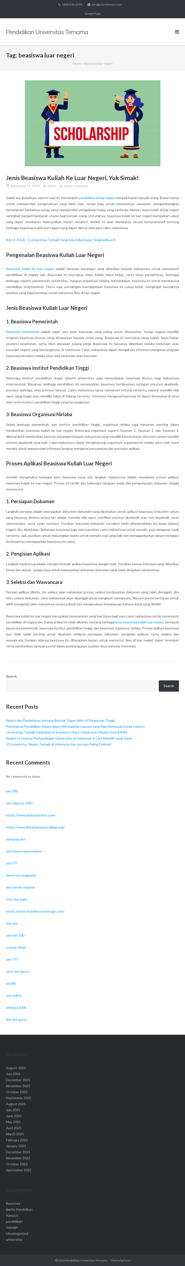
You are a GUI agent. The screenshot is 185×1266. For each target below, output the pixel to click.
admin (51, 186)
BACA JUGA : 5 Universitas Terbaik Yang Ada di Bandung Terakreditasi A (61, 240)
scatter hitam (16, 947)
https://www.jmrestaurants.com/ (31, 815)
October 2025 (16, 1092)
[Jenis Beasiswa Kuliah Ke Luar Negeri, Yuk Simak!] (92, 123)
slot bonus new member (24, 851)
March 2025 (15, 1134)
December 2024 (18, 1152)
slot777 (12, 863)
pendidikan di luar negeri (97, 198)
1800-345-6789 (72, 4)
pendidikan (14, 1221)
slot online (14, 995)
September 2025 (18, 1098)
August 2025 (16, 1104)
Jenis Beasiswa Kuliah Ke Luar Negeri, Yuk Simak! (72, 177)
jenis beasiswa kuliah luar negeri (139, 622)
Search (11, 676)
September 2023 (18, 1170)
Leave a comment (76, 186)
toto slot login (16, 899)
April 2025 (13, 1128)
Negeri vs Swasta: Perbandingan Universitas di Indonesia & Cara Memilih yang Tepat (69, 738)
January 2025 (16, 1146)
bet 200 (12, 791)
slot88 (11, 983)
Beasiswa (13, 1203)
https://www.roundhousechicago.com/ (35, 911)
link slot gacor (16, 1019)
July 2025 (13, 1110)
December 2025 (18, 1080)
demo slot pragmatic (21, 875)
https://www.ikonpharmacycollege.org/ (35, 827)
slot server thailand (20, 887)
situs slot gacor (17, 971)
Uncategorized (17, 1233)
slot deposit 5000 (19, 803)
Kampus (12, 1215)
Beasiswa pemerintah (22, 332)
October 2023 (16, 1164)
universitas (14, 1239)
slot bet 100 (15, 935)
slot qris (12, 923)
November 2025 (18, 1086)
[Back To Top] (173, 1254)
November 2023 (18, 1158)
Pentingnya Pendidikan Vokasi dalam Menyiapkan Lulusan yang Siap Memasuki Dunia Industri (75, 726)
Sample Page (93, 13)
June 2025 (14, 1116)
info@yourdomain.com (107, 4)
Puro (127, 1260)
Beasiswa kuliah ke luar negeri (30, 269)
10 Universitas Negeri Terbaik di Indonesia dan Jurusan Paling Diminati (58, 744)
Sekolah (12, 1227)
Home (77, 63)
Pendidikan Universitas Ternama (86, 1260)
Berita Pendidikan (19, 1209)
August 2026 (16, 1068)
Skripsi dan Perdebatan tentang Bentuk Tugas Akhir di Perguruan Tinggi (60, 720)
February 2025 (17, 1140)
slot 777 (12, 959)
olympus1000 (16, 1007)
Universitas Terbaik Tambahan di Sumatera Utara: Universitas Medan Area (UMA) (66, 732)
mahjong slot (15, 839)
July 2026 (13, 1074)
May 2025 (13, 1122)
